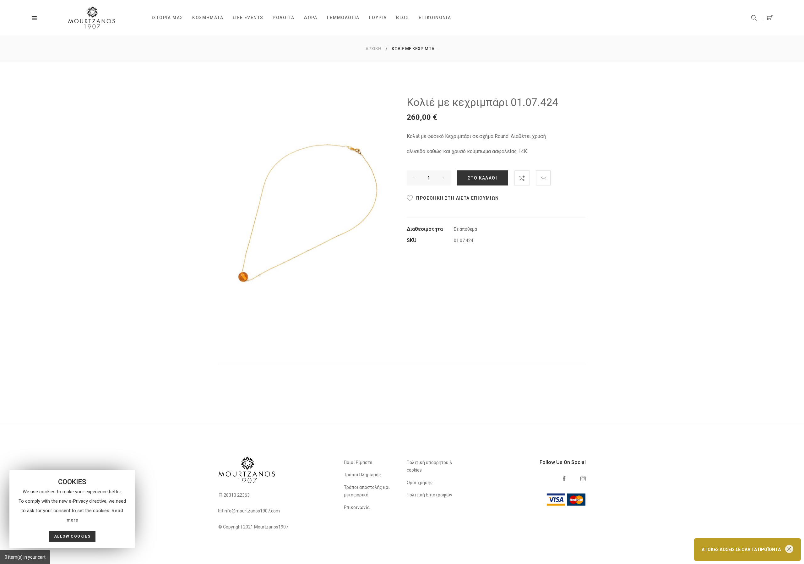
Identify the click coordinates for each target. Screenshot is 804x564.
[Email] (543, 177)
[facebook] (564, 479)
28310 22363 (237, 495)
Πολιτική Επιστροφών (429, 494)
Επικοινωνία (357, 507)
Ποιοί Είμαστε (358, 462)
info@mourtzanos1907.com (252, 510)
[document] (72, 509)
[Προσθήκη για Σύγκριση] (522, 177)
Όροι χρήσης (420, 482)
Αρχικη (373, 48)
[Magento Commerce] (96, 18)
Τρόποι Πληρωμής (362, 474)
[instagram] (583, 479)
